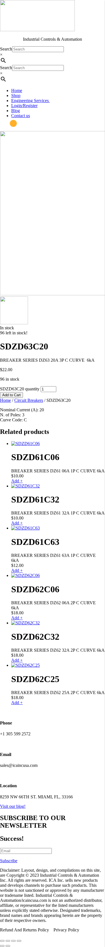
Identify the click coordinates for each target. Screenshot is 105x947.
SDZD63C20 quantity (19, 388)
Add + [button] (17, 481)
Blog (15, 110)
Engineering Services (30, 100)
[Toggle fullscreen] (8, 941)
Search (6, 49)
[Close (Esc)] (19, 941)
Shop (15, 95)
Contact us (20, 115)
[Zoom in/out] (2, 941)
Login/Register (24, 105)
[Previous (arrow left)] (2, 946)
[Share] (13, 941)
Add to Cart (11, 395)
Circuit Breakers (28, 400)
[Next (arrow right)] (8, 946)
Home (16, 90)
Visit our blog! (12, 806)
